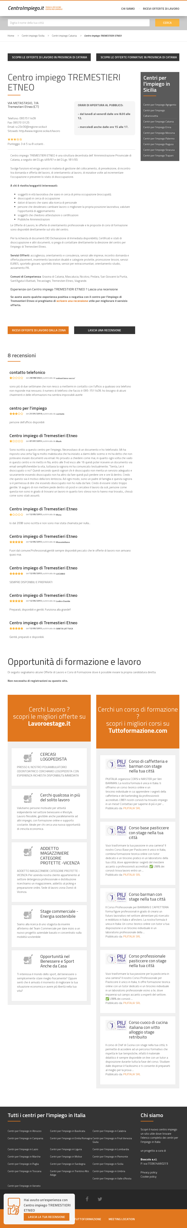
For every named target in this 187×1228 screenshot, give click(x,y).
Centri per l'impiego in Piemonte (110, 1156)
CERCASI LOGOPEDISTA (53, 756)
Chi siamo (128, 8)
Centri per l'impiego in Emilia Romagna (71, 1138)
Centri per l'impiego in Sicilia (108, 1164)
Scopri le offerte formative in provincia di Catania (139, 57)
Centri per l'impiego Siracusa (159, 150)
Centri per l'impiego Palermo (159, 138)
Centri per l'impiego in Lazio (23, 1149)
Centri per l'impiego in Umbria (109, 1171)
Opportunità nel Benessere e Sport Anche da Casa (57, 961)
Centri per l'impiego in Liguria (66, 1149)
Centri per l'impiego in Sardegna (67, 1164)
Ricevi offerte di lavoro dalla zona (39, 330)
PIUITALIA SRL (131, 808)
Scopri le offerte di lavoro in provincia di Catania (49, 57)
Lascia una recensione (104, 330)
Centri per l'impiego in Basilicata (67, 1131)
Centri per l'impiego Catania (158, 121)
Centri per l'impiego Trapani (158, 155)
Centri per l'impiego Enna (157, 127)
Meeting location (122, 1219)
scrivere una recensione (72, 301)
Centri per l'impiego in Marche (24, 1156)
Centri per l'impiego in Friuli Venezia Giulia (112, 1140)
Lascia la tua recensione (46, 1217)
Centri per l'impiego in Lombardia (111, 1149)
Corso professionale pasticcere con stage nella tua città (147, 961)
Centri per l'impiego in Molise (66, 1156)
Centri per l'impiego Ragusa (158, 144)
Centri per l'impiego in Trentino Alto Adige (69, 1173)
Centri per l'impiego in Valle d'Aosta (112, 1178)
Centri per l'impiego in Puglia (23, 1164)
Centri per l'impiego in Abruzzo (24, 1131)
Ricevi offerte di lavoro (161, 8)
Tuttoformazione (87, 1219)
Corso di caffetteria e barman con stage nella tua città (148, 766)
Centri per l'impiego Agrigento (159, 105)
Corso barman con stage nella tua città (147, 896)
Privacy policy (149, 1172)
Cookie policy (149, 1176)
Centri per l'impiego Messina (159, 133)
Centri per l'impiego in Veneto (24, 1186)
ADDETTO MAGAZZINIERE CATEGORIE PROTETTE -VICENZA (60, 855)
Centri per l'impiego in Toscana (24, 1171)
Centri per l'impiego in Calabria (109, 1131)
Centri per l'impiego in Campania (25, 1138)
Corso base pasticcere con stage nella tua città (149, 832)
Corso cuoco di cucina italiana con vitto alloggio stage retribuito (148, 1029)
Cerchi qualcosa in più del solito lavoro (60, 797)
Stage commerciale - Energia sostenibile (59, 913)
